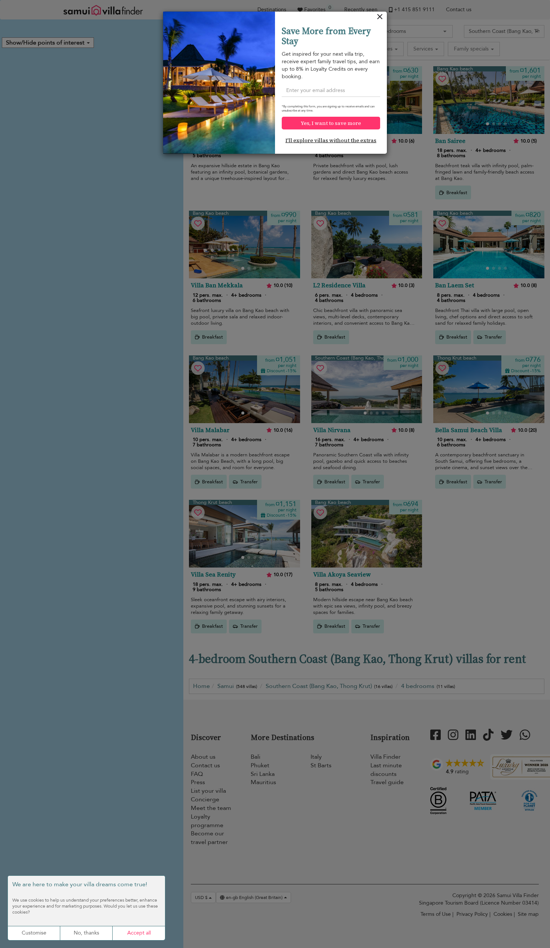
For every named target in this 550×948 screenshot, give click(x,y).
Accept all (139, 932)
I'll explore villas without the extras (330, 140)
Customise (34, 932)
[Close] (380, 18)
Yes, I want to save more (331, 123)
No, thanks (86, 932)
